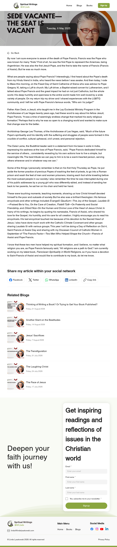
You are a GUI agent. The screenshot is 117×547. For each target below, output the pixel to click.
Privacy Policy (104, 539)
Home (60, 529)
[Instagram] (97, 529)
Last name (71, 488)
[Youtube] (102, 529)
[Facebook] (92, 529)
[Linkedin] (107, 529)
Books (69, 529)
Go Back (15, 53)
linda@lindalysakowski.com (22, 531)
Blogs (78, 529)
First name (71, 477)
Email (69, 466)
